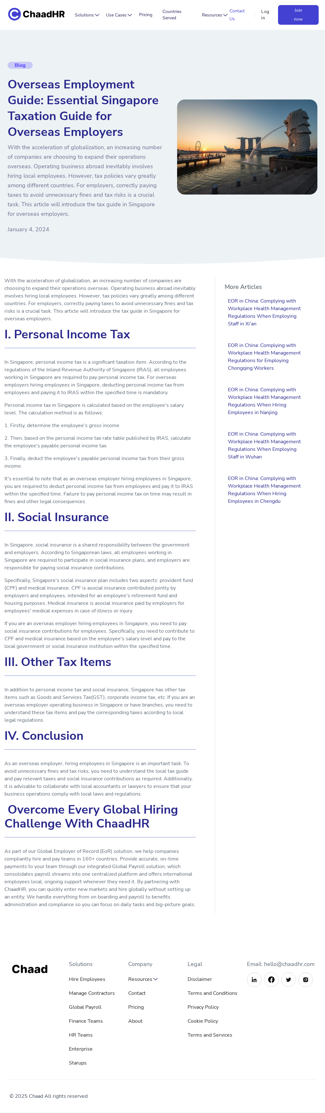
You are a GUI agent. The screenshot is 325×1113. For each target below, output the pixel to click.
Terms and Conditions (212, 993)
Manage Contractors (92, 993)
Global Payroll (85, 1007)
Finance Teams (86, 1021)
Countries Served (172, 15)
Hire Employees (87, 979)
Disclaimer (200, 979)
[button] (85, 15)
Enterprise (81, 1049)
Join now (298, 14)
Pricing (145, 15)
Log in (265, 15)
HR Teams (81, 1035)
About (135, 1021)
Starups (78, 1062)
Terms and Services (210, 1035)
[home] (38, 15)
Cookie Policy (203, 1021)
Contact (137, 993)
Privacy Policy (203, 1007)
